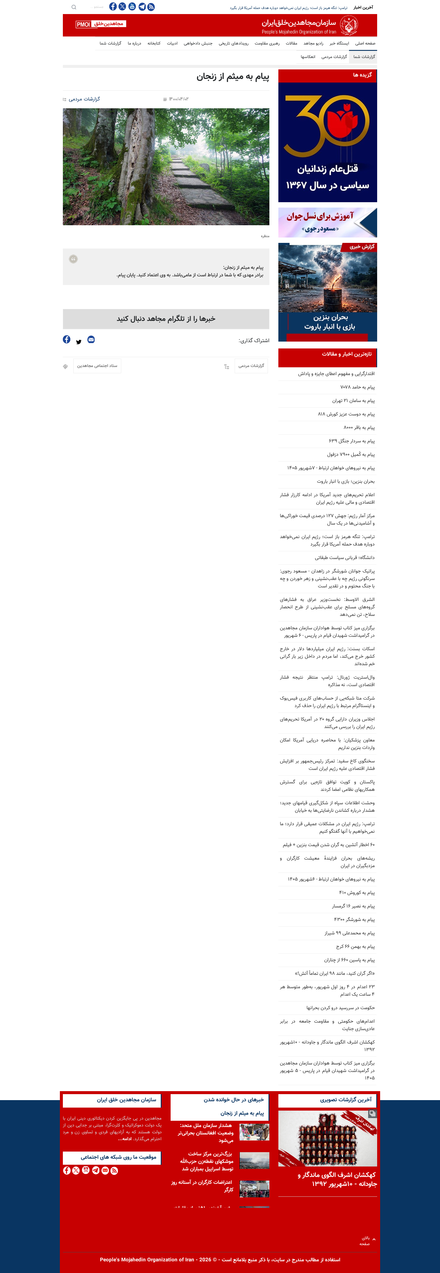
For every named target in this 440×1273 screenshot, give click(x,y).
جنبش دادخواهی (198, 43)
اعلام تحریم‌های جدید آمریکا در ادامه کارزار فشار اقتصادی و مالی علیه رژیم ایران (327, 498)
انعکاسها (308, 57)
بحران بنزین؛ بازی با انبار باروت (346, 481)
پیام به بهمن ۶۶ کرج (355, 947)
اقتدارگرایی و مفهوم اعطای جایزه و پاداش (336, 374)
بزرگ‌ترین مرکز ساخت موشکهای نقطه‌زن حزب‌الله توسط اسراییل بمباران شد (206, 1161)
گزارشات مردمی (334, 57)
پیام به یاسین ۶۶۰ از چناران (349, 960)
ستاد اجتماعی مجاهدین (97, 366)
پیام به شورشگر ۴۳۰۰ (354, 920)
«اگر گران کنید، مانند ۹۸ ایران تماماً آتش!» (335, 973)
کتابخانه (154, 43)
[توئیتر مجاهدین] (122, 6)
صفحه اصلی (365, 43)
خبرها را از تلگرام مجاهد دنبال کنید (166, 319)
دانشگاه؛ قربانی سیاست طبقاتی (345, 558)
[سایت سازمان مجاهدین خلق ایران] (220, 25)
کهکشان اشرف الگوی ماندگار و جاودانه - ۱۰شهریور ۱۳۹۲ (327, 1046)
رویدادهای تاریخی (233, 43)
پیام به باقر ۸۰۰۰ (359, 428)
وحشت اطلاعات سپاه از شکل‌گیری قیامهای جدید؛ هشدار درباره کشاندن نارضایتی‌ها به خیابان (327, 807)
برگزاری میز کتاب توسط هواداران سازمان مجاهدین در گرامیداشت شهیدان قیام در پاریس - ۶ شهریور (327, 632)
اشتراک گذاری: (254, 341)
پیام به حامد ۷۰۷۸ (358, 387)
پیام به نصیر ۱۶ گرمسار (353, 906)
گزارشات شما (111, 43)
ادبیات (172, 43)
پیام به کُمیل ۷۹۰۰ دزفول (351, 455)
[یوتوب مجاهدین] (132, 6)
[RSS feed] (151, 6)
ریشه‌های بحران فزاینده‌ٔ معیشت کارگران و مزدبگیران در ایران (327, 862)
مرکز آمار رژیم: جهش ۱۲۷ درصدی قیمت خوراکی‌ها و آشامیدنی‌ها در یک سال (327, 519)
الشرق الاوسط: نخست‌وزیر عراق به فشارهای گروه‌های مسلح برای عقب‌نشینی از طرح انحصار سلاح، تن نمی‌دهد (327, 607)
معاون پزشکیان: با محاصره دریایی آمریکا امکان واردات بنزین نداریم (327, 744)
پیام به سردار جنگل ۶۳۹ (352, 441)
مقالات (291, 43)
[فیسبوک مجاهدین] (113, 6)
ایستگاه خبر (339, 43)
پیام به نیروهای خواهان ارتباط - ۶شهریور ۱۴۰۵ (331, 879)
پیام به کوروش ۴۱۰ (357, 893)
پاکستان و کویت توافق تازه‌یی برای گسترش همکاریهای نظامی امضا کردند (327, 786)
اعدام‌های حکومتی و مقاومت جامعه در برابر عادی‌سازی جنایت (327, 1025)
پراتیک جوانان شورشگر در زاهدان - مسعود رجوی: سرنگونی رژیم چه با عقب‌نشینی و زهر (286, 8)
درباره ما (134, 43)
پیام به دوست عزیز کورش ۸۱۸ (346, 414)
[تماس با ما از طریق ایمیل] (105, 1170)
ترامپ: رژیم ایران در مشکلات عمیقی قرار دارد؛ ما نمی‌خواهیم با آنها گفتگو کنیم (327, 827)
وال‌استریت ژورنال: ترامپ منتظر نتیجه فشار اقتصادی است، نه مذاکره (327, 681)
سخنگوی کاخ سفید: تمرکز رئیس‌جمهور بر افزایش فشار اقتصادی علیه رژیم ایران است (327, 765)
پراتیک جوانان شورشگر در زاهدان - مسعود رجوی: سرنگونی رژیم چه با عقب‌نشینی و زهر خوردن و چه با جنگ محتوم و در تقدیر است (327, 579)
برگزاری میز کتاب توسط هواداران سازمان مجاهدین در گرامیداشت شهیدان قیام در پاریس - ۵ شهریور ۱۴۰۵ (327, 1071)
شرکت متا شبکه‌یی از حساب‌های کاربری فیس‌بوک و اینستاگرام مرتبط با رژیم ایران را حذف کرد (327, 702)
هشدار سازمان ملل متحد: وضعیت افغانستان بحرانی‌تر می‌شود (205, 1133)
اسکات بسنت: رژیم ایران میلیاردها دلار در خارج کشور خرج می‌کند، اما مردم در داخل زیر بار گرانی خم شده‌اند (327, 656)
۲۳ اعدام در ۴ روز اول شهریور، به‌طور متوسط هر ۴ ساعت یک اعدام (327, 990)
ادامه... (125, 1139)
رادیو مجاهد (313, 43)
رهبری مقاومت (267, 43)
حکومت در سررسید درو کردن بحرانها (341, 1008)
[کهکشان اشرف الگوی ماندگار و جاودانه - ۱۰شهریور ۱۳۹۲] (327, 1138)
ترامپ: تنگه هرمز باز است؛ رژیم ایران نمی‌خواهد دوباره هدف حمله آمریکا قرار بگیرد (327, 540)
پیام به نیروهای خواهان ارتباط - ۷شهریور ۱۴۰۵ (331, 468)
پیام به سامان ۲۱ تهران (353, 401)
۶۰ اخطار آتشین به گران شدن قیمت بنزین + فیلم (329, 845)
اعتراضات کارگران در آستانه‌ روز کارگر (202, 1186)
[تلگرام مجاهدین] (141, 6)
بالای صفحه (366, 1239)
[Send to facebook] (67, 339)
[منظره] (166, 167)
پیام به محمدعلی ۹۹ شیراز (349, 933)
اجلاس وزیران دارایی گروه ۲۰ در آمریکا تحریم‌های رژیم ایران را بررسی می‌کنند (327, 723)
